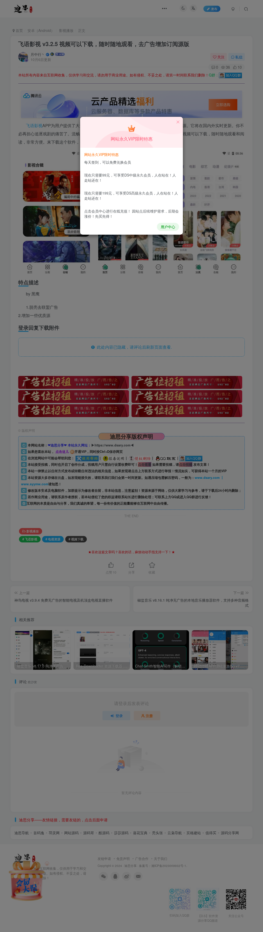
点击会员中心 (95, 211)
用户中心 (168, 226)
